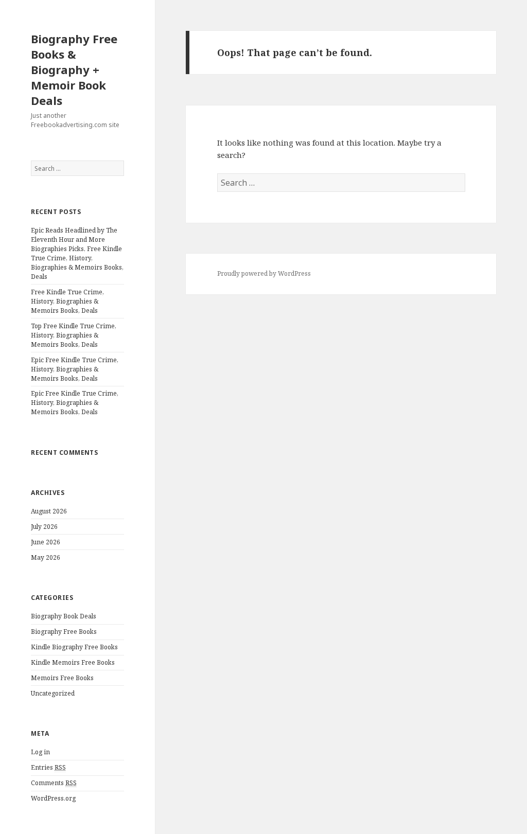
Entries (48, 767)
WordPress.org (53, 798)
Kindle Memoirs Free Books (73, 662)
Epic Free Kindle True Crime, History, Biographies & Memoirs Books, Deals (74, 369)
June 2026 (45, 542)
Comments (54, 782)
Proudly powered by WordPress (264, 273)
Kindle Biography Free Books (74, 647)
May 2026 (45, 557)
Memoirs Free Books (62, 677)
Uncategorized (53, 693)
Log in (40, 752)
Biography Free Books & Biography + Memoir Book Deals (74, 69)
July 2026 (44, 526)
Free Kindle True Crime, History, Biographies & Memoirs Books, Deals (67, 301)
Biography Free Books (64, 631)
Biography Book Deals (63, 616)
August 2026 (49, 511)
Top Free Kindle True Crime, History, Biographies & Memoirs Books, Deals (73, 335)
